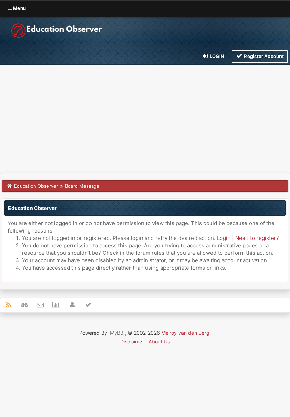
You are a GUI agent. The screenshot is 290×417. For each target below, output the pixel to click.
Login (216, 56)
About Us (159, 342)
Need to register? (257, 238)
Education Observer (36, 186)
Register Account (263, 56)
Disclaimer (132, 342)
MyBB (116, 333)
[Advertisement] (145, 119)
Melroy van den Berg (185, 333)
